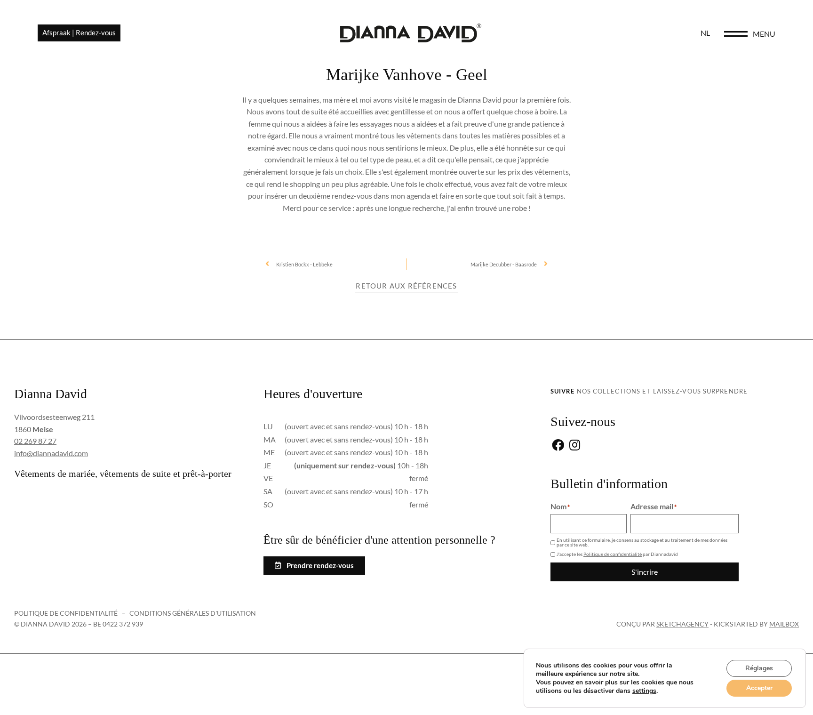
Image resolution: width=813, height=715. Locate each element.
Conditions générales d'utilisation (192, 613)
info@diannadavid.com (51, 453)
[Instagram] (574, 446)
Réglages (759, 668)
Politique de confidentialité (612, 554)
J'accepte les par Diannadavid (617, 554)
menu (764, 33)
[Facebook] (557, 446)
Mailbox (784, 624)
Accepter (759, 687)
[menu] (736, 34)
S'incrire (644, 571)
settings (644, 691)
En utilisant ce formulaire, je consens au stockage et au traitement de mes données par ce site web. (642, 542)
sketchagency (682, 624)
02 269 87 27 (35, 440)
